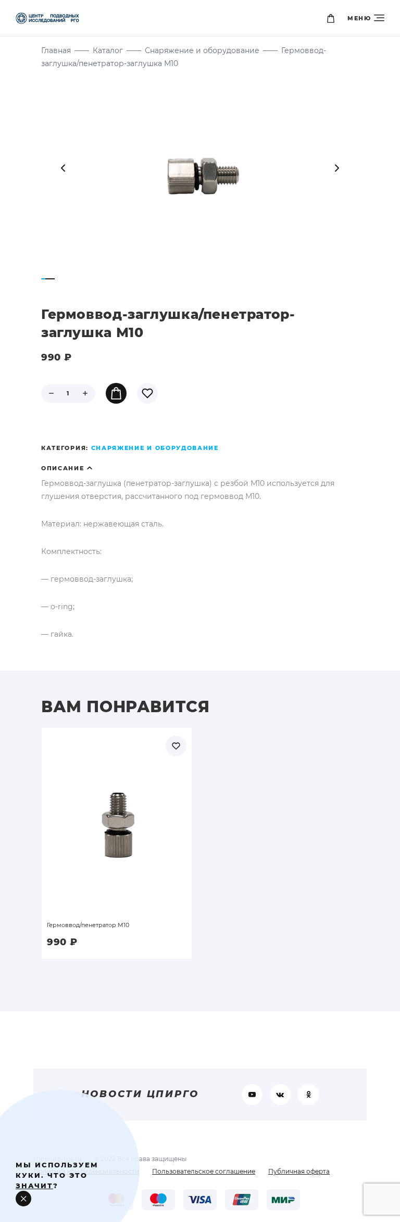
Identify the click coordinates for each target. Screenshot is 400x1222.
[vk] (280, 1094)
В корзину (116, 393)
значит (34, 1185)
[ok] (308, 1094)
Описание (62, 468)
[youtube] (252, 1094)
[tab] (200, 468)
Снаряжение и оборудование (202, 50)
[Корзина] (330, 18)
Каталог (108, 50)
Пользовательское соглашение (203, 1171)
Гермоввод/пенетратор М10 (88, 925)
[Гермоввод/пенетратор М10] (116, 808)
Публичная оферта (299, 1171)
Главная (56, 50)
